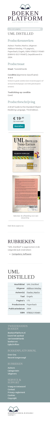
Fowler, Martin (33, 292)
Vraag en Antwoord (16, 386)
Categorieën (13, 371)
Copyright (12, 398)
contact (11, 415)
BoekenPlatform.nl (22, 350)
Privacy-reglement (16, 392)
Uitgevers (12, 374)
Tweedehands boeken (18, 327)
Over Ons (12, 355)
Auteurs (11, 368)
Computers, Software (21, 254)
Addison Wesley (34, 288)
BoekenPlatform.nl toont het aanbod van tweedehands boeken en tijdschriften (16, 339)
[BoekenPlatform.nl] (25, 12)
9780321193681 (34, 312)
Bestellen (18, 126)
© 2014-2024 (28, 413)
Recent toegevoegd (17, 357)
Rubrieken (15, 363)
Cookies (11, 395)
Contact (11, 389)
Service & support (14, 381)
